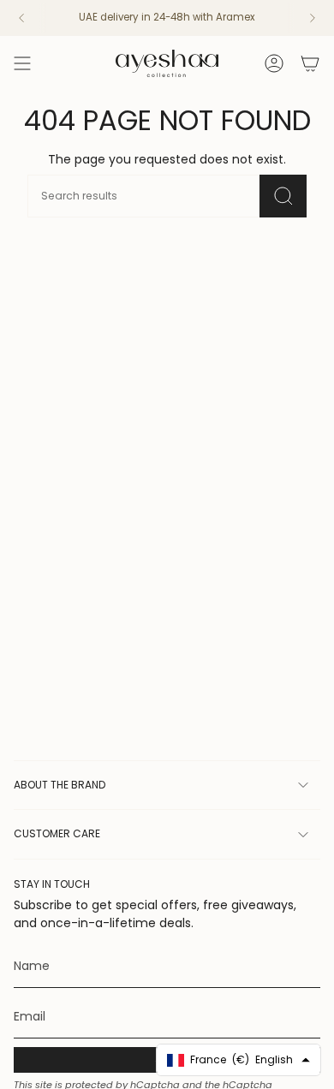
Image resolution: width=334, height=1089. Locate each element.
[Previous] (21, 18)
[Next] (312, 18)
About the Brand (59, 784)
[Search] (283, 196)
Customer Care (57, 833)
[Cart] (310, 63)
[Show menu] (22, 63)
